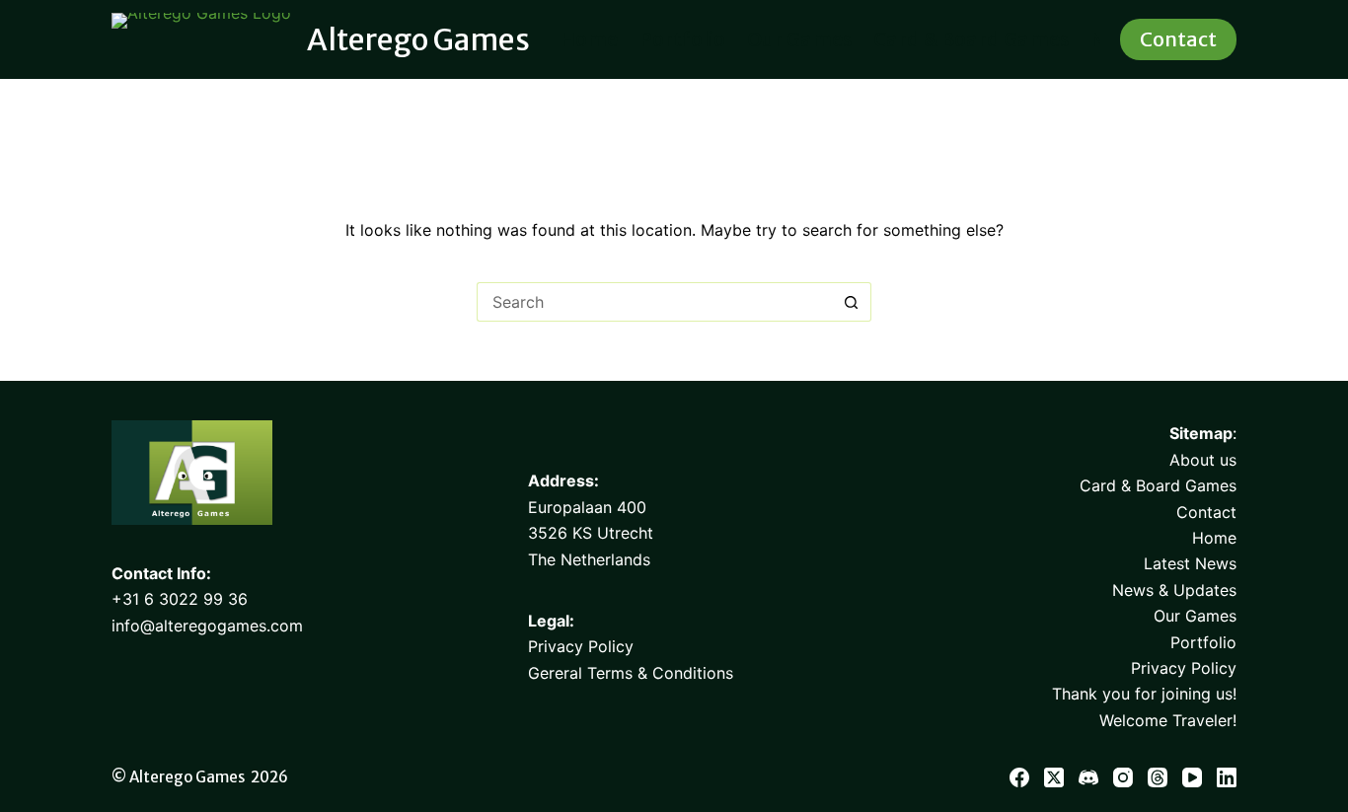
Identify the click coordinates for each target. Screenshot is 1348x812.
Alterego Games (418, 39)
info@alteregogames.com (207, 625)
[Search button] (851, 302)
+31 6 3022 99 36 (180, 599)
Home (1214, 538)
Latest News (1190, 563)
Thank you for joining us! (1144, 693)
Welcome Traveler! (1167, 720)
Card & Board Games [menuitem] (971, 39)
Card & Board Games (1158, 485)
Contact (1178, 39)
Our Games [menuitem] (799, 39)
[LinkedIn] (1226, 777)
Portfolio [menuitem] (682, 39)
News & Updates (1174, 590)
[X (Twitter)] (1054, 777)
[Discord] (1088, 777)
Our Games (1195, 616)
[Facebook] (1019, 777)
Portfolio (1203, 642)
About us (1202, 460)
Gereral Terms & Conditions (630, 673)
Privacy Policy (581, 646)
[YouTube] (1192, 777)
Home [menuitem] (589, 39)
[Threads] (1157, 777)
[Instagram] (1123, 777)
